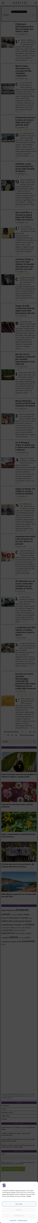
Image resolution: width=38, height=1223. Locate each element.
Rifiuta (19, 1210)
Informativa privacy (22, 1220)
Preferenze (19, 1216)
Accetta (19, 1204)
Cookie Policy (13, 1220)
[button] (35, 1185)
